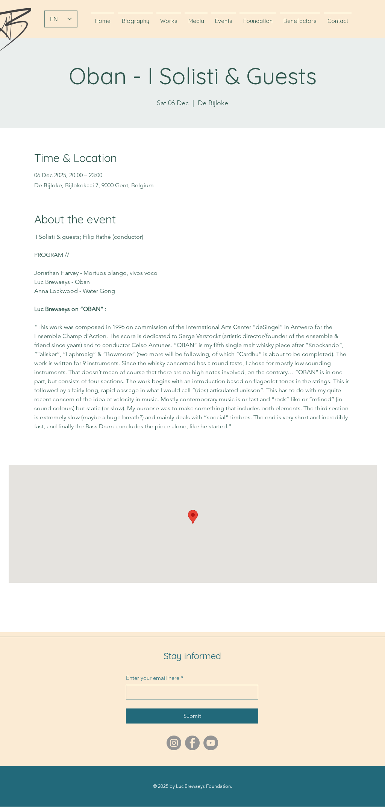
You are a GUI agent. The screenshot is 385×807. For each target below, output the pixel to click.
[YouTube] (210, 743)
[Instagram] (174, 743)
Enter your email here (154, 677)
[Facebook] (192, 743)
